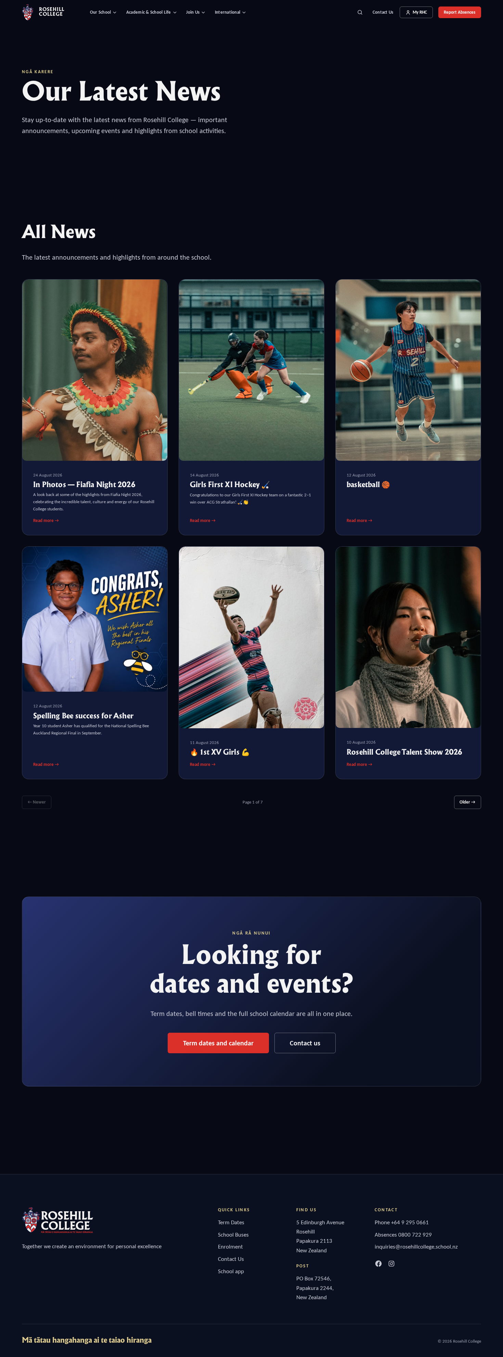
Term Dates (231, 1222)
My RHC (420, 12)
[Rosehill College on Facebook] (378, 1263)
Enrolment (230, 1246)
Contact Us (383, 12)
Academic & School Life (148, 12)
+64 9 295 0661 (410, 1222)
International (227, 12)
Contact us (305, 1043)
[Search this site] (360, 12)
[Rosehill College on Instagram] (391, 1263)
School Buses (233, 1234)
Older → (467, 802)
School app (231, 1271)
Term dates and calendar (218, 1043)
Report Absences (459, 12)
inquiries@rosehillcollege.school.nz (416, 1246)
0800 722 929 (415, 1234)
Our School (100, 12)
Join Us (192, 12)
